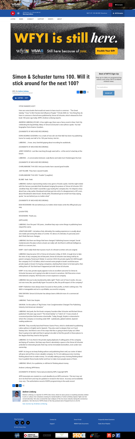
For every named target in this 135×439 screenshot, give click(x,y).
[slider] (21, 13)
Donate (120, 5)
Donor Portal (77, 419)
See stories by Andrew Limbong (34, 404)
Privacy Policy (22, 427)
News (21, 19)
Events (50, 19)
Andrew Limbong (23, 91)
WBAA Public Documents (81, 423)
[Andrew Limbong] (16, 396)
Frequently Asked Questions (106, 419)
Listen (13, 19)
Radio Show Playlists (104, 423)
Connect (30, 19)
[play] (12, 13)
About (59, 19)
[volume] (18, 13)
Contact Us (53, 419)
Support (41, 19)
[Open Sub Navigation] (16, 19)
